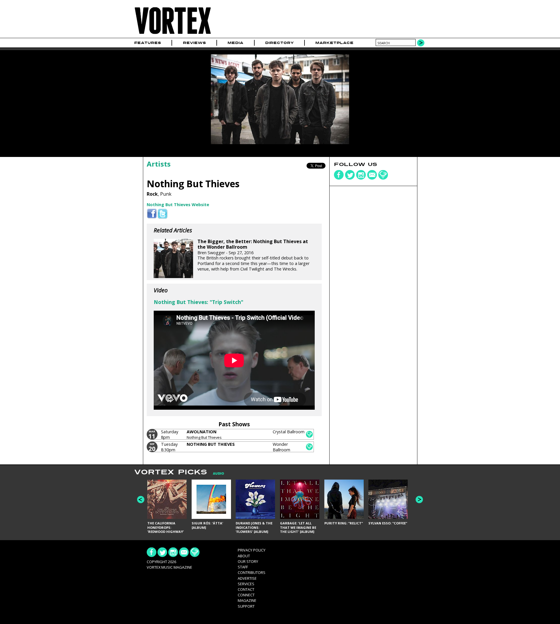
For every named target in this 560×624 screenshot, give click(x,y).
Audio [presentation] (218, 473)
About (244, 555)
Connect (246, 595)
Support (246, 606)
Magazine (247, 600)
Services (246, 583)
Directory (279, 42)
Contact (246, 589)
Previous (140, 499)
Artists (159, 164)
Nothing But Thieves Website (178, 204)
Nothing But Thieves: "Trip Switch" (198, 301)
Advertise (247, 578)
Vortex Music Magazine (169, 567)
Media (235, 42)
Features (147, 42)
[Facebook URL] (152, 214)
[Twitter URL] (163, 214)
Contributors (251, 572)
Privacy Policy (251, 550)
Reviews (194, 42)
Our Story (248, 561)
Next (419, 499)
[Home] (172, 34)
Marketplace (334, 42)
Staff (243, 567)
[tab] (215, 473)
